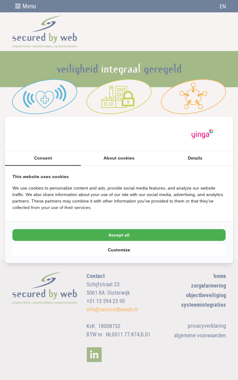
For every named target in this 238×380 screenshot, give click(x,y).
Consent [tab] (43, 158)
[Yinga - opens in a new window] (202, 134)
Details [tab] (195, 158)
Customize (119, 249)
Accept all (119, 235)
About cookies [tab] (119, 158)
